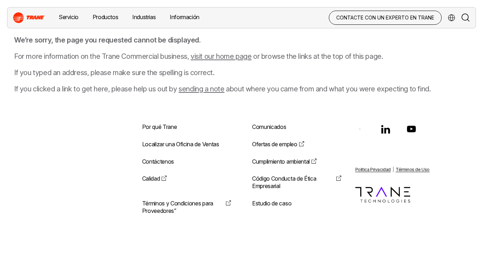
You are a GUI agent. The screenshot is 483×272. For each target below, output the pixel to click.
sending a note (201, 89)
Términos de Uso (413, 169)
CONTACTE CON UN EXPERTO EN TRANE (385, 18)
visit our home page (221, 56)
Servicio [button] (68, 17)
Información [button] (184, 17)
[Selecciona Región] (451, 17)
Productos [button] (105, 17)
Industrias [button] (144, 17)
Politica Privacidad (373, 169)
